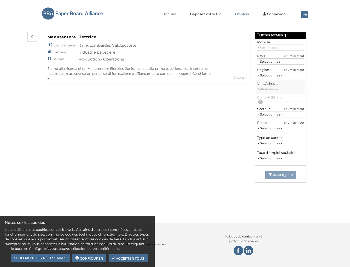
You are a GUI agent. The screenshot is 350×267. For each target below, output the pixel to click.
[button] (32, 37)
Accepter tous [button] (129, 258)
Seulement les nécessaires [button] (40, 258)
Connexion (276, 14)
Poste (262, 123)
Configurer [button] (91, 258)
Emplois (242, 14)
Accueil (169, 14)
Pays (261, 56)
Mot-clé (263, 42)
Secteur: (60, 52)
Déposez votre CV (205, 14)
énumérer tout (294, 56)
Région (263, 70)
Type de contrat (270, 138)
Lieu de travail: (65, 45)
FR (305, 14)
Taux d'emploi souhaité (276, 153)
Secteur (263, 109)
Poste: (59, 59)
